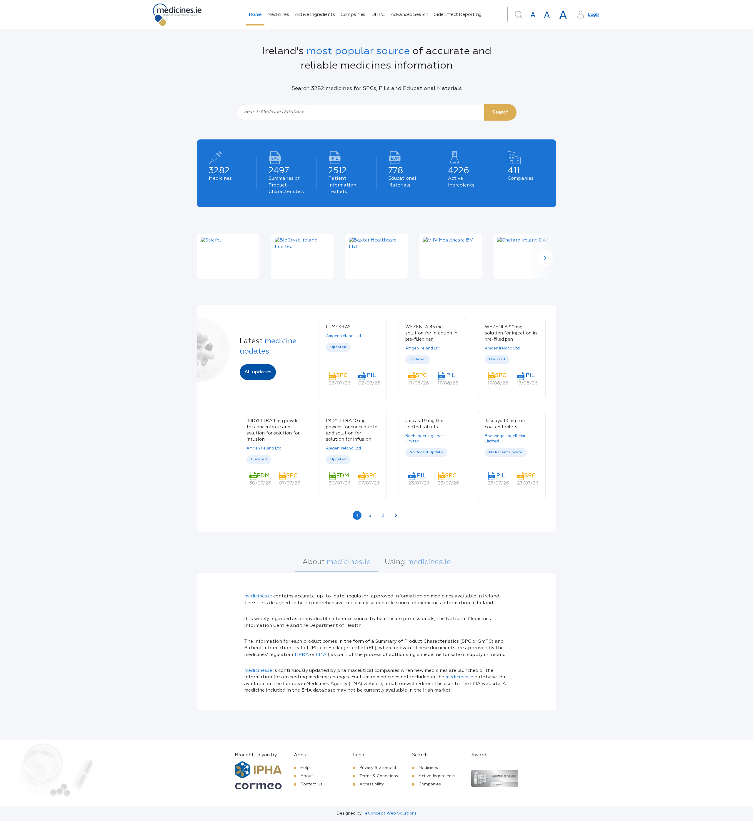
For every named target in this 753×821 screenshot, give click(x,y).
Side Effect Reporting (458, 14)
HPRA (302, 654)
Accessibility (371, 784)
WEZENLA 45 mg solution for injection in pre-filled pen (431, 333)
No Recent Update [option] (426, 452)
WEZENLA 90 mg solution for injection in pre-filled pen (511, 333)
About (306, 776)
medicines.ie (258, 596)
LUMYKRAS (338, 327)
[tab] (336, 565)
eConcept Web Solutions (391, 813)
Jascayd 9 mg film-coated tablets (425, 424)
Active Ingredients (315, 14)
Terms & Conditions (378, 776)
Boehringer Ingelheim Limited (425, 438)
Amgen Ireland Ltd (343, 336)
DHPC (378, 14)
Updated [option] (338, 347)
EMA (321, 654)
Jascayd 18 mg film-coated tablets (506, 424)
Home (255, 14)
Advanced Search (409, 14)
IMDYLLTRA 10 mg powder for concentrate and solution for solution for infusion (351, 430)
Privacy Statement (378, 768)
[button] (545, 258)
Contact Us (311, 784)
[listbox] (353, 353)
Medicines (278, 14)
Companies (353, 14)
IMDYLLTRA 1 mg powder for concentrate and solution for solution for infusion (273, 430)
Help (305, 768)
